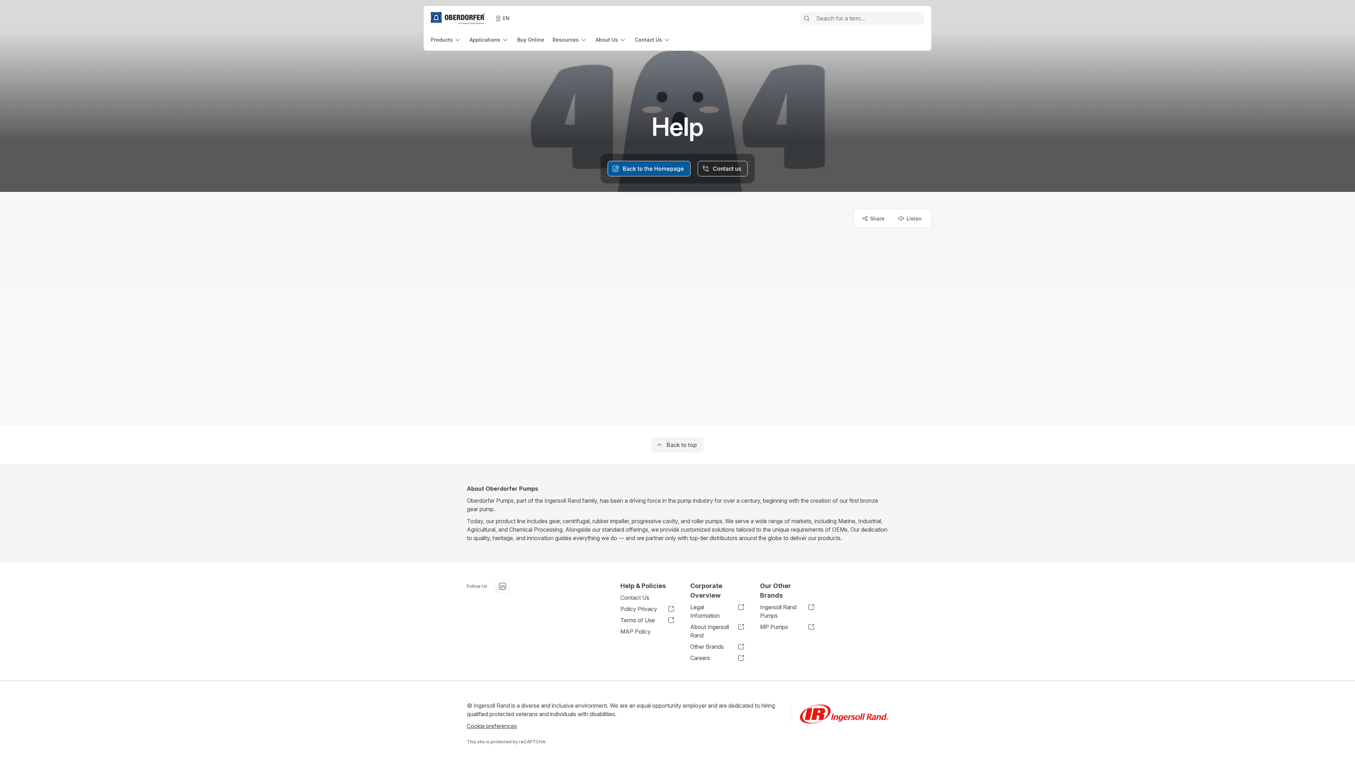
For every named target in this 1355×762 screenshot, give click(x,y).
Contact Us (634, 597)
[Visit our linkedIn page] (502, 586)
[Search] (806, 18)
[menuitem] (446, 39)
